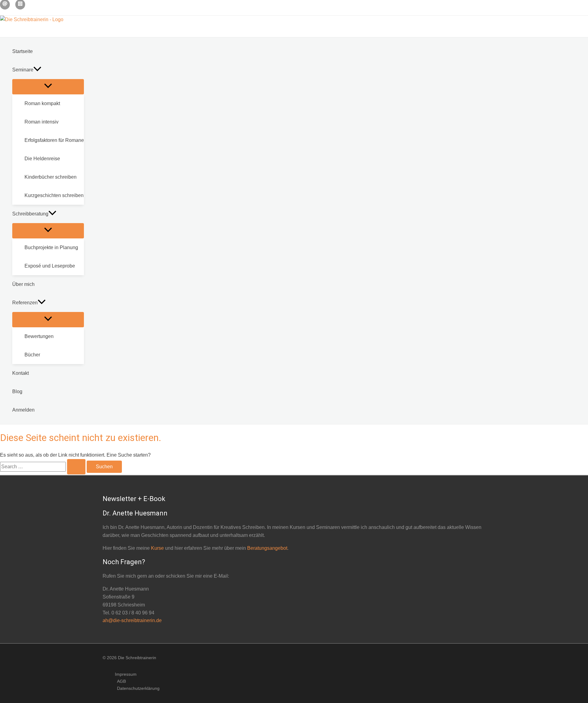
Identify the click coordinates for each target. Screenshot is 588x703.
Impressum (126, 674)
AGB (121, 681)
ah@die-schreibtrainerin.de (132, 620)
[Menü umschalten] (48, 86)
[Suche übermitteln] (76, 466)
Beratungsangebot (267, 548)
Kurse (157, 548)
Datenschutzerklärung (138, 688)
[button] (37, 70)
